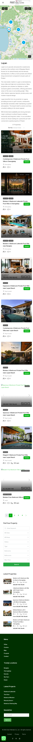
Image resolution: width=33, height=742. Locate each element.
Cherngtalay (7, 671)
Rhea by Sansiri (8, 700)
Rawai (5, 680)
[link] (16, 141)
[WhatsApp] (20, 738)
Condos (6, 647)
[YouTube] (16, 738)
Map (5, 650)
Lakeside (27, 132)
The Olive (6, 694)
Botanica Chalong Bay (10, 703)
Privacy (17, 734)
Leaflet (15, 59)
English (19, 1)
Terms (24, 734)
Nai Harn (6, 677)
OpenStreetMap (22, 59)
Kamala (6, 674)
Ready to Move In (25, 470)
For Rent (22, 132)
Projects (6, 653)
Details (27, 162)
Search (16, 564)
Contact (6, 656)
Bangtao (6, 668)
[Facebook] (13, 738)
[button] (9, 29)
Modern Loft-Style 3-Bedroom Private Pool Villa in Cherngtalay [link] (21, 622)
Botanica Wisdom (9, 697)
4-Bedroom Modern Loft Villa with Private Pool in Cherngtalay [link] (21, 590)
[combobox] (19, 128)
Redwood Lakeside (9, 691)
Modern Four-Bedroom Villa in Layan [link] (15, 497)
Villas (5, 644)
